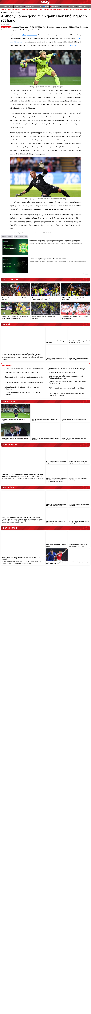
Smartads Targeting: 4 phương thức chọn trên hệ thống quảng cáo (54, 241)
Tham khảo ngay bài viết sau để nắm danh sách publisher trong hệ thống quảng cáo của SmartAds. (58, 261)
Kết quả (11, 6)
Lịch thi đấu (4, 6)
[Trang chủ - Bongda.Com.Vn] (45, 2)
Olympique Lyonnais (29, 35)
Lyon (15, 236)
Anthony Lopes (70, 45)
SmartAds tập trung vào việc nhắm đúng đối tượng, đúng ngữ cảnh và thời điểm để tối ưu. (55, 243)
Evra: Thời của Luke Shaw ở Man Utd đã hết (39, 9)
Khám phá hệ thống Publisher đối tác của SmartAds (49, 259)
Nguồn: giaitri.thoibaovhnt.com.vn (30, 232)
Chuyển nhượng (18, 6)
